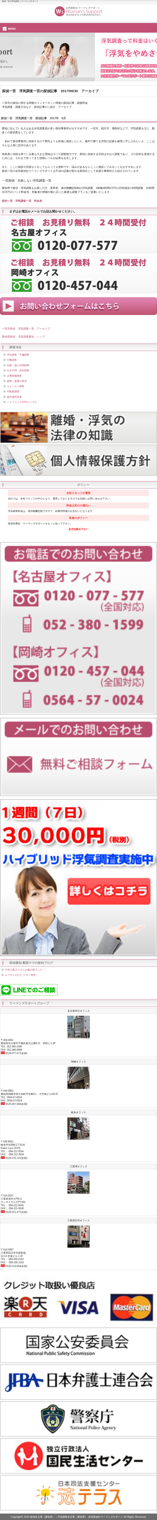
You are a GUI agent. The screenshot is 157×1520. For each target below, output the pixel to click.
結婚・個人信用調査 (18, 365)
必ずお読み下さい (78, 529)
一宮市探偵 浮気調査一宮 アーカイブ (26, 328)
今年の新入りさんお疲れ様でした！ (25, 969)
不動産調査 (13, 391)
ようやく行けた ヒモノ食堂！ (21, 974)
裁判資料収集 (14, 396)
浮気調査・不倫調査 (18, 354)
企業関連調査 (14, 375)
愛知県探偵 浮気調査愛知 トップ (23, 336)
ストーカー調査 (15, 386)
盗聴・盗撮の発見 (17, 381)
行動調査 (12, 359)
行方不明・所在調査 (18, 370)
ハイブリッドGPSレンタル (22, 402)
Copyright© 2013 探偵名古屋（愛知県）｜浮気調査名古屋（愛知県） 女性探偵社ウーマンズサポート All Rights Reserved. (78, 1516)
